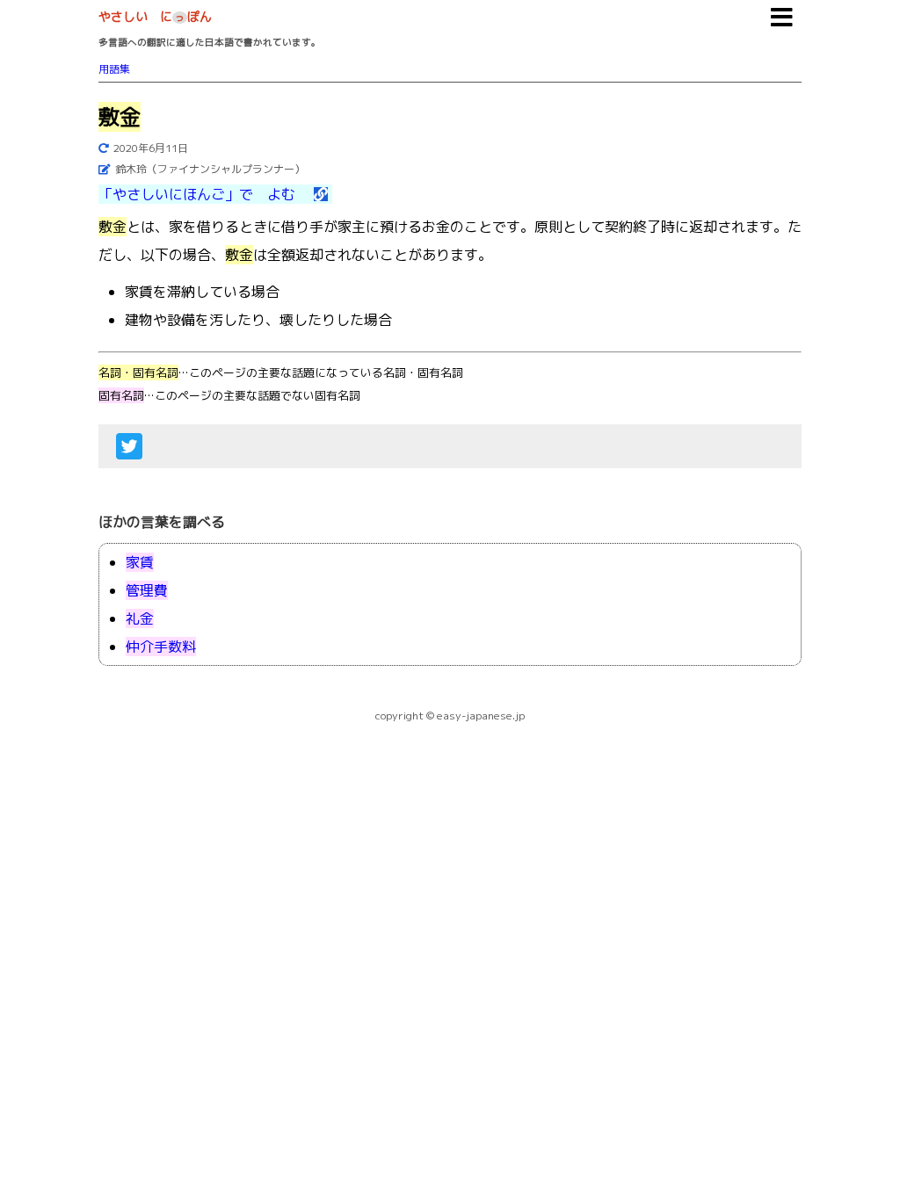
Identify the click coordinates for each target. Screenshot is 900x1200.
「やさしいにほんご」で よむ (203, 194)
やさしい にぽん (155, 16)
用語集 (114, 68)
